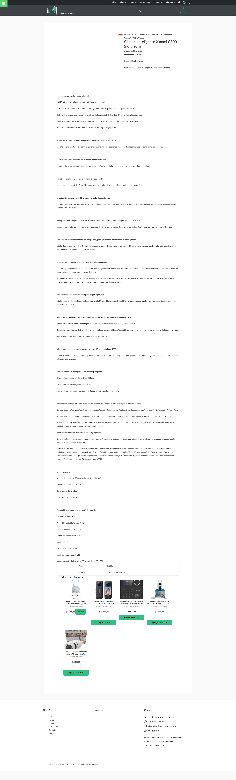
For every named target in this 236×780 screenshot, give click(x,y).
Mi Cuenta (170, 2)
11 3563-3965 (156, 721)
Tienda (123, 2)
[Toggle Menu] (3, 3)
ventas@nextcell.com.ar (161, 717)
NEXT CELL (145, 2)
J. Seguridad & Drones (146, 34)
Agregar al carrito (103, 623)
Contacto (158, 2)
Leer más (80, 612)
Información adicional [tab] (80, 96)
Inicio (113, 2)
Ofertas (133, 2)
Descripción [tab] (67, 96)
